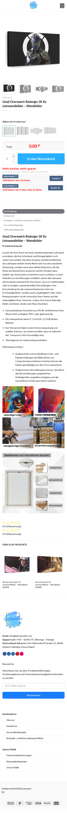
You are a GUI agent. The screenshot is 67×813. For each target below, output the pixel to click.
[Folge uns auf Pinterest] (17, 654)
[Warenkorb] (62, 5)
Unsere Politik (13, 767)
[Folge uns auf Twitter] (13, 654)
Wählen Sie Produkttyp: (14, 121)
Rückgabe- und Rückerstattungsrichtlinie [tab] (22, 220)
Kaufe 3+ (55, 187)
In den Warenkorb (41, 159)
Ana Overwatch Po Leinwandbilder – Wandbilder (47, 583)
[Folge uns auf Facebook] (5, 654)
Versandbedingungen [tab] (13, 225)
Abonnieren (33, 695)
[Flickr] (22, 654)
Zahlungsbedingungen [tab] (14, 230)
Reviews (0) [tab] (9, 216)
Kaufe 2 (56, 178)
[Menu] (4, 5)
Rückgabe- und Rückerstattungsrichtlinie (25, 738)
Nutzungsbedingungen (17, 761)
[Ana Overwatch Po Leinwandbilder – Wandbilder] (50, 564)
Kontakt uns (12, 726)
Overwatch (7, 97)
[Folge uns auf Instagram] (9, 654)
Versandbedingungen (16, 732)
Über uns (10, 720)
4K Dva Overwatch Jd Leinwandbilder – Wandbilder (15, 583)
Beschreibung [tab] (10, 211)
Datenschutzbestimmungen (19, 755)
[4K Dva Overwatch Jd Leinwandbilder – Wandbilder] (17, 564)
